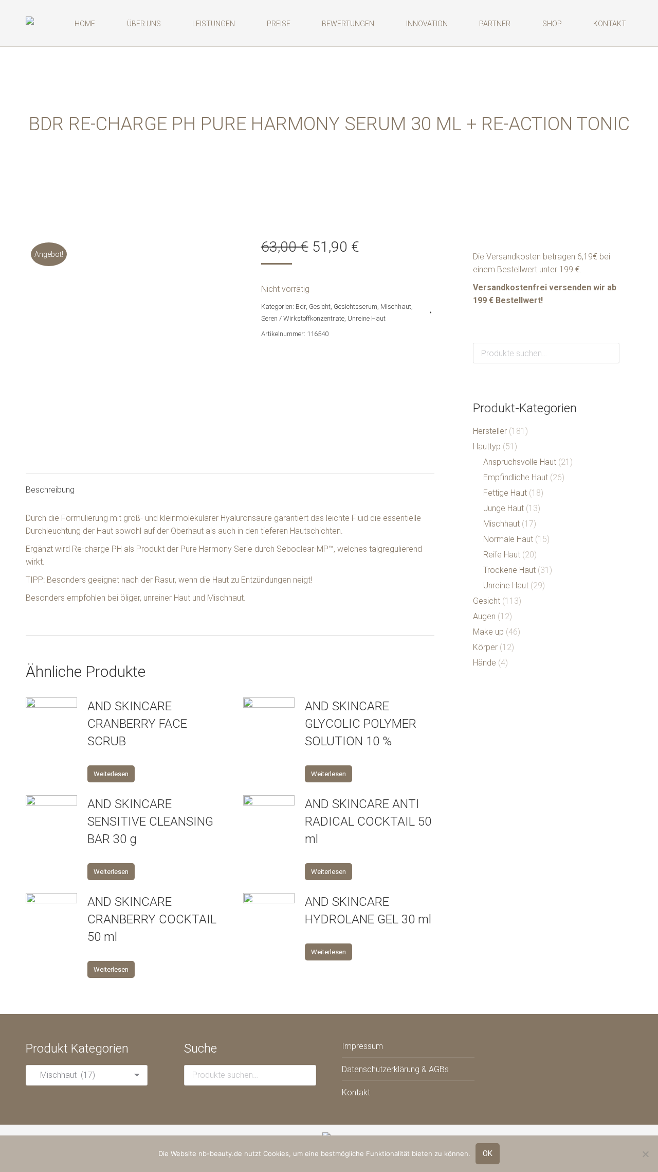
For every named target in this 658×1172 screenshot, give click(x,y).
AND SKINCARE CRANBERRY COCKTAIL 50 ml (151, 919)
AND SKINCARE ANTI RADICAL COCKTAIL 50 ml (368, 821)
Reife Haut (501, 554)
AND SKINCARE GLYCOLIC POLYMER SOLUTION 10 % (360, 723)
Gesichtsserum (355, 306)
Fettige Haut (505, 493)
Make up (488, 632)
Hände (484, 663)
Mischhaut (395, 306)
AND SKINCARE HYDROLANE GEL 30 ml (368, 910)
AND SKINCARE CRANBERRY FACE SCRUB (137, 723)
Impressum (362, 1046)
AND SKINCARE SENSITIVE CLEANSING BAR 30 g (150, 821)
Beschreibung (50, 490)
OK (487, 1153)
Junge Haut (503, 508)
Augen (484, 616)
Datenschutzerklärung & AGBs (395, 1069)
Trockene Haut (509, 570)
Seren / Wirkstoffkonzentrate (302, 318)
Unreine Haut (367, 318)
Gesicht (320, 306)
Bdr (301, 306)
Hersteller (490, 431)
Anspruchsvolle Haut (519, 462)
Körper (485, 647)
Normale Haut (508, 539)
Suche (609, 353)
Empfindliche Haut (515, 477)
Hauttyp (487, 446)
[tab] (50, 484)
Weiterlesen (111, 774)
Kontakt (356, 1092)
